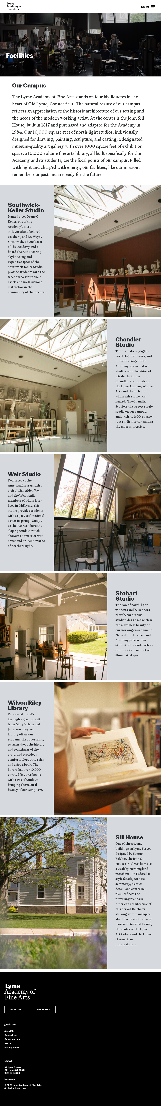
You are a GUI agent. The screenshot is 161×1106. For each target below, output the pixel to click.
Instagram (9, 1079)
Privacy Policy (11, 1047)
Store (7, 1043)
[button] (148, 6)
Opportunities (12, 1039)
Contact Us (10, 1035)
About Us (9, 1031)
